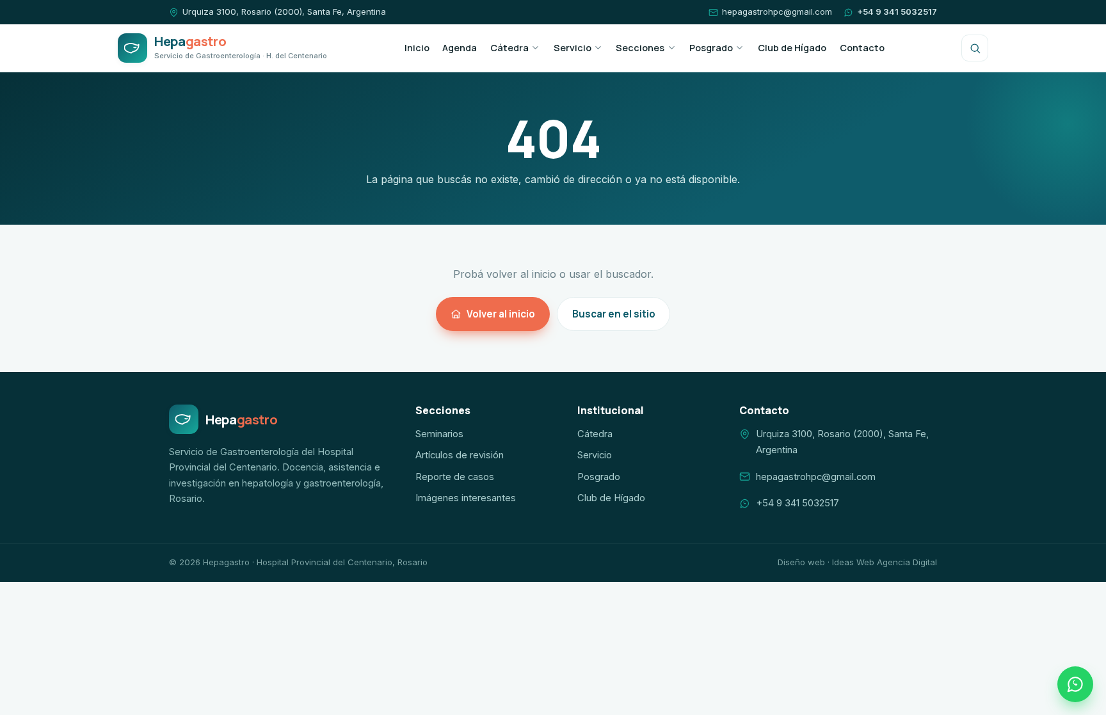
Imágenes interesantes (465, 498)
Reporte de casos (454, 477)
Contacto (862, 48)
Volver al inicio (501, 314)
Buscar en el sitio (613, 314)
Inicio (417, 48)
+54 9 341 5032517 (897, 11)
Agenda (459, 48)
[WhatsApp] (1075, 684)
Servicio (572, 48)
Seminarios (439, 434)
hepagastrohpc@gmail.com (777, 11)
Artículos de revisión (459, 455)
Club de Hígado (792, 48)
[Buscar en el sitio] (974, 48)
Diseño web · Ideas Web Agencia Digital (857, 562)
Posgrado (711, 48)
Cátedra (509, 48)
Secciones (640, 48)
